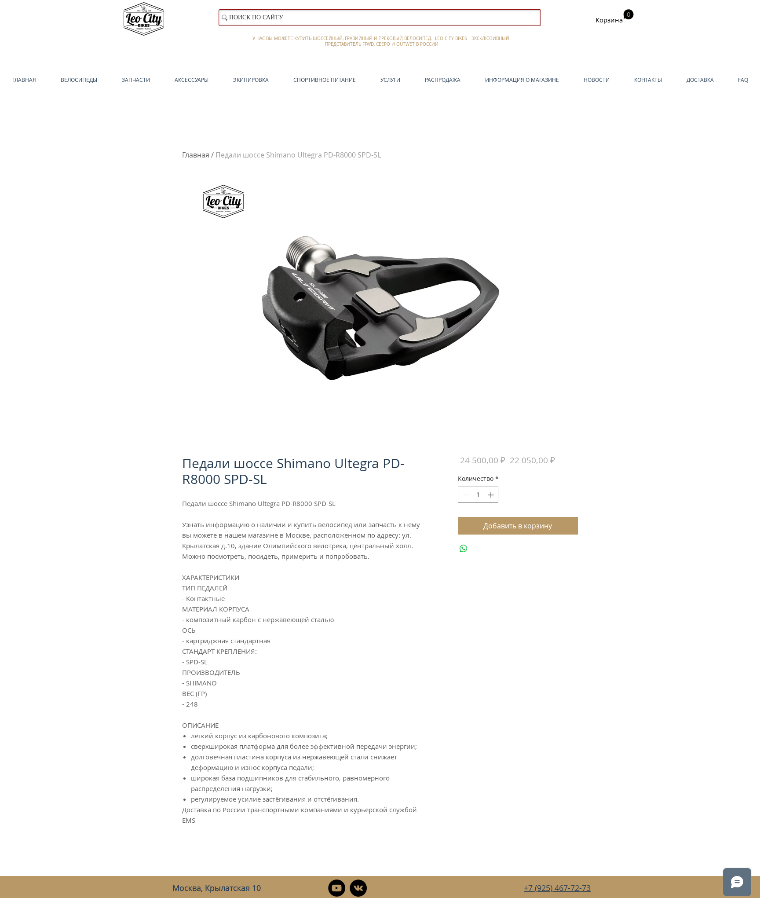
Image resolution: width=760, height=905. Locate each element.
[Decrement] (464, 494)
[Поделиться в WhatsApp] (463, 548)
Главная (195, 155)
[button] (615, 16)
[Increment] (491, 494)
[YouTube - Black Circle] (336, 888)
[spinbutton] (478, 494)
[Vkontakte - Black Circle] (358, 888)
